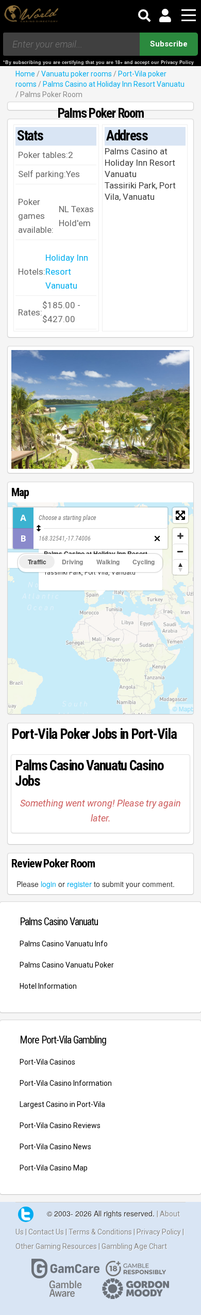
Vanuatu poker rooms (76, 74)
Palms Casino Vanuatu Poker (67, 965)
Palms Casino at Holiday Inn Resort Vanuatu (114, 84)
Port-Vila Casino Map (54, 1168)
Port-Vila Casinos (47, 1062)
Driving (72, 561)
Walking (108, 561)
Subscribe (169, 44)
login (48, 884)
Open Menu (188, 15)
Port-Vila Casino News (55, 1147)
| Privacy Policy (157, 1232)
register (79, 884)
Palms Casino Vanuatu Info (64, 944)
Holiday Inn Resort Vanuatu (66, 271)
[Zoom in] (180, 536)
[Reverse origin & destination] (39, 528)
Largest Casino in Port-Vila (62, 1104)
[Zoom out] (180, 551)
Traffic (37, 561)
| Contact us (45, 1232)
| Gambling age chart (132, 1246)
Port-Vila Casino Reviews (60, 1125)
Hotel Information (48, 986)
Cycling (143, 561)
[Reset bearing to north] (180, 567)
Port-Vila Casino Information (66, 1083)
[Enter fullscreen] (180, 515)
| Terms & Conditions (99, 1232)
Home (25, 74)
